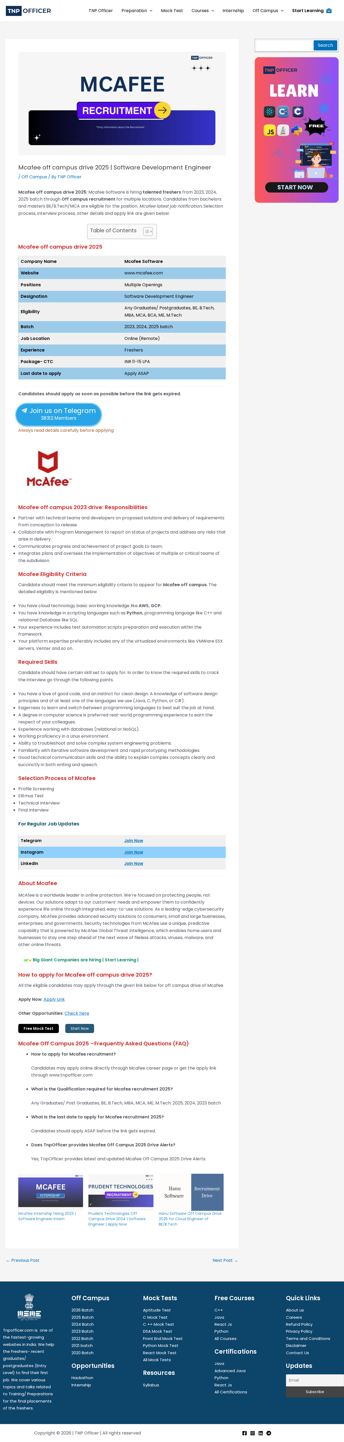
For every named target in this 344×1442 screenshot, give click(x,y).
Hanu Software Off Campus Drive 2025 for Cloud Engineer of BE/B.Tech (190, 1219)
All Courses (225, 1338)
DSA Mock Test (157, 1331)
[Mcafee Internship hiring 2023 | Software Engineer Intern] (50, 1192)
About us (295, 1310)
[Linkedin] (260, 1433)
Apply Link (54, 999)
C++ (218, 1310)
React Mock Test (160, 1353)
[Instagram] (252, 1433)
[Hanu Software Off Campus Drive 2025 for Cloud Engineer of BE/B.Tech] (191, 1192)
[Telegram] (268, 1433)
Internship (81, 1385)
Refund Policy (299, 1324)
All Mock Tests (157, 1360)
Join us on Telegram (61, 414)
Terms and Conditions (308, 1338)
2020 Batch (82, 1353)
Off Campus (34, 177)
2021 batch (82, 1345)
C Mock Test (155, 1317)
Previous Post (23, 1260)
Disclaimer (296, 1345)
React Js (223, 1324)
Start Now (80, 1028)
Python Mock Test (160, 1345)
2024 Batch (82, 1324)
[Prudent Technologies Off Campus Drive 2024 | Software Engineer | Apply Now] (120, 1192)
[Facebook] (244, 1433)
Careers (294, 1317)
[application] (149, 10)
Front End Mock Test (163, 1338)
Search (325, 45)
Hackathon (82, 1378)
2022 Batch (82, 1338)
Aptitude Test (157, 1310)
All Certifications (230, 1392)
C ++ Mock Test (158, 1324)
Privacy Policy (299, 1331)
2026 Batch (82, 1310)
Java (219, 1317)
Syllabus (151, 1385)
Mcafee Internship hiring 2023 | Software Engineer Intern (47, 1216)
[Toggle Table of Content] (145, 231)
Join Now (133, 840)
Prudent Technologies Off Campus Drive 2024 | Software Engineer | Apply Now (117, 1219)
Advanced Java (230, 1371)
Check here (76, 1013)
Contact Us (297, 1353)
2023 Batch (82, 1331)
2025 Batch (82, 1317)
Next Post (225, 1260)
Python (221, 1331)
